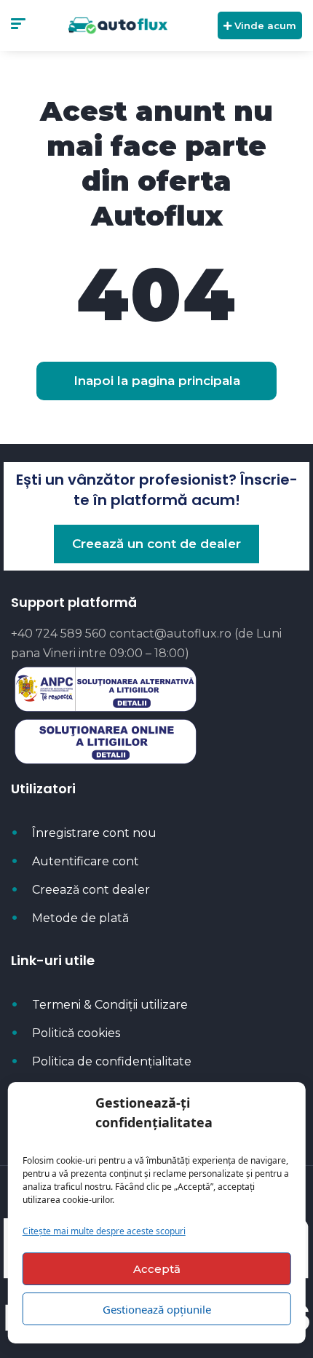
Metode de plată (80, 918)
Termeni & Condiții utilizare (110, 1005)
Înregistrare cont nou (94, 833)
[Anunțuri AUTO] (117, 25)
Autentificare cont (85, 861)
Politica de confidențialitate (111, 1061)
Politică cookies (76, 1033)
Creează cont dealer (91, 890)
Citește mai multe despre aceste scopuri (104, 1231)
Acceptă (157, 1269)
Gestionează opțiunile (157, 1309)
